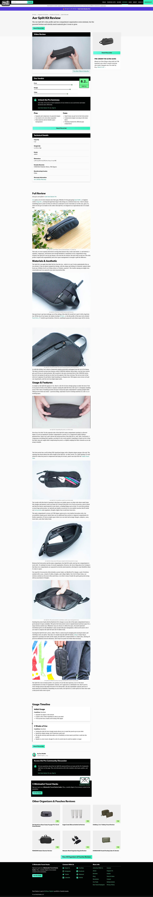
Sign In (140, 2)
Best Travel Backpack (99, 885)
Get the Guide (37, 793)
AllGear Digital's (49, 891)
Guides (119, 2)
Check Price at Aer (38, 28)
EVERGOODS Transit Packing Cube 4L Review (106, 850)
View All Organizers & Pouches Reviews (76, 857)
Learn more (103, 5)
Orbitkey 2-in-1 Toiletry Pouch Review (104, 824)
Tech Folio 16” (36, 318)
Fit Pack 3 (62, 316)
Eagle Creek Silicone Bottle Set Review (74, 824)
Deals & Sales (110, 876)
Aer (67, 14)
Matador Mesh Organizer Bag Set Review (74, 850)
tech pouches (38, 510)
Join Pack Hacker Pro (84, 9)
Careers (109, 868)
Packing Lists (111, 2)
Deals (104, 2)
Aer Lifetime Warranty (40, 179)
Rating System (111, 882)
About (135, 2)
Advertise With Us (98, 868)
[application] (61, 53)
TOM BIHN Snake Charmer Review (42, 850)
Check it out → (101, 67)
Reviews (124, 2)
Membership (148, 2)
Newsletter (96, 879)
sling (75, 635)
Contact (109, 879)
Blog (130, 2)
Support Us (110, 871)
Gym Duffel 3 (78, 200)
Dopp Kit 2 (39, 202)
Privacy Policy (111, 885)
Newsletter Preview (84, 785)
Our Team (95, 882)
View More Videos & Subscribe (81, 71)
